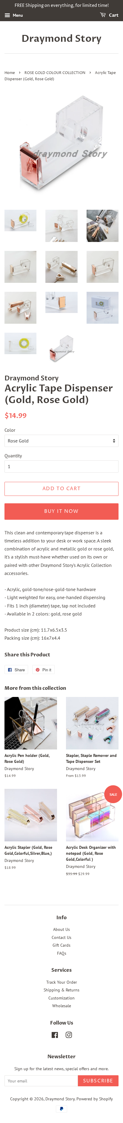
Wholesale (61, 1005)
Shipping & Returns (61, 990)
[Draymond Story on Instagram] (68, 1036)
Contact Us (61, 937)
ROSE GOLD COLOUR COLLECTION (54, 72)
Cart (113, 15)
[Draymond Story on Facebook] (54, 1036)
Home (9, 72)
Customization (61, 998)
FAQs (61, 953)
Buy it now (61, 511)
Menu (17, 15)
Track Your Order (61, 982)
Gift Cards (61, 945)
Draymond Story (61, 38)
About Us (61, 929)
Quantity (13, 456)
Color (9, 430)
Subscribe (98, 1081)
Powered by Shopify (94, 1099)
